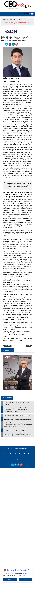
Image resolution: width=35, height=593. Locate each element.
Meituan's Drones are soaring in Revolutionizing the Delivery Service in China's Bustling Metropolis (18, 424)
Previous (7, 345)
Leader (20, 19)
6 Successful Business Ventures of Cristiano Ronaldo (17, 403)
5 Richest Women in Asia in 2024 (14, 430)
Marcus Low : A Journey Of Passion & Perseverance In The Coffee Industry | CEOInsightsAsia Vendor (15, 409)
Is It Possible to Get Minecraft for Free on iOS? (18, 415)
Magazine (12, 19)
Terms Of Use (23, 454)
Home (4, 19)
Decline (25, 579)
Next (28, 345)
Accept (10, 579)
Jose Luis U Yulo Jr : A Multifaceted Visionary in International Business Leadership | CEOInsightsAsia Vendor (18, 435)
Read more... (22, 575)
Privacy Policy (14, 454)
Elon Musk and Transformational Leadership (17, 419)
